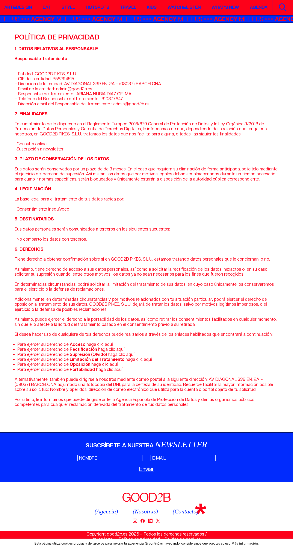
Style (68, 7)
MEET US (62, 19)
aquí (109, 344)
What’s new (225, 7)
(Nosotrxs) (145, 511)
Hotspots (97, 7)
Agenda (258, 7)
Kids (152, 7)
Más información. (244, 543)
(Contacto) (185, 511)
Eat (47, 7)
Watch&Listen (184, 7)
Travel (128, 7)
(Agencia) (106, 511)
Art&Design (18, 7)
